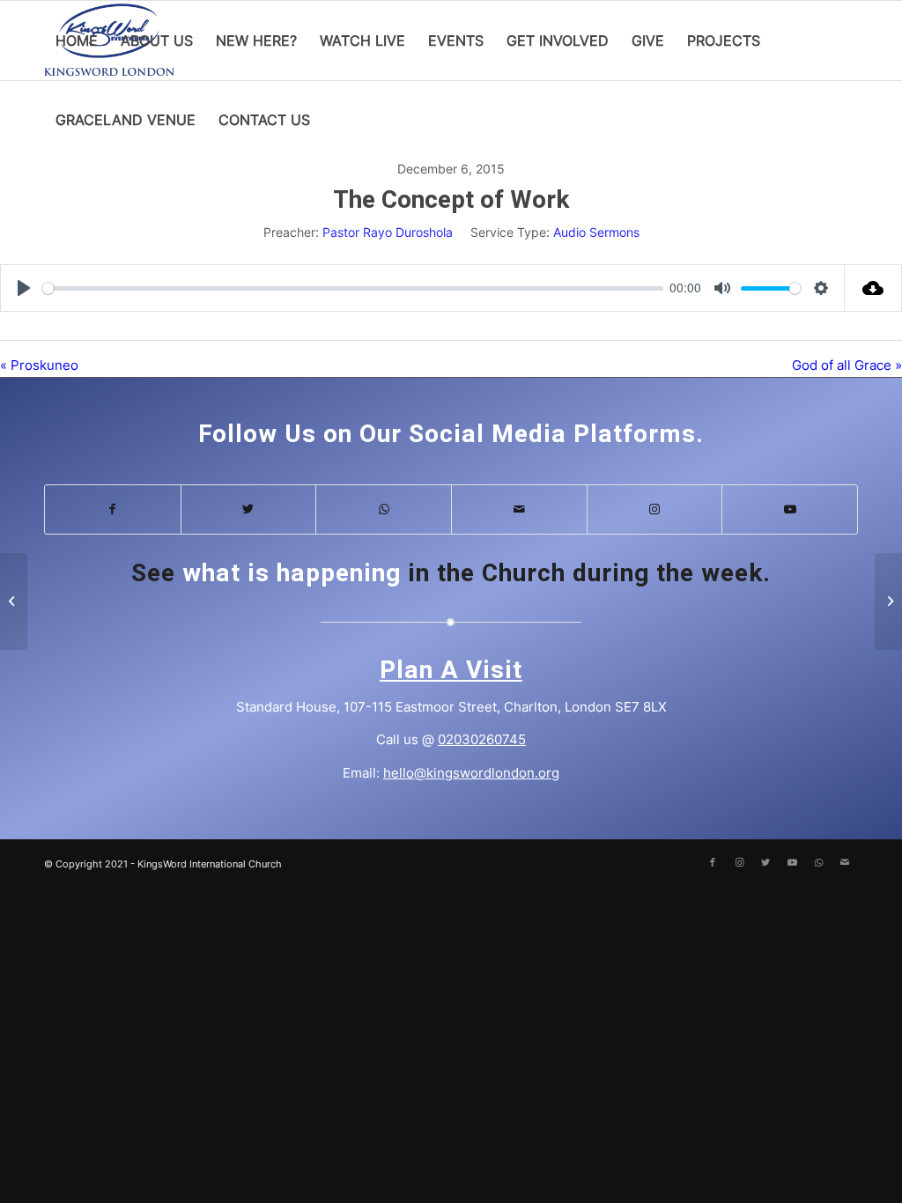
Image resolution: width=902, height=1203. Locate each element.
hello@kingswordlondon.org (471, 772)
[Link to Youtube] (789, 509)
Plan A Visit (451, 671)
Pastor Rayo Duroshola (387, 232)
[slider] (352, 288)
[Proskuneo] (13, 601)
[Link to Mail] (519, 509)
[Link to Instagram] (655, 509)
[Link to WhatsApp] (383, 509)
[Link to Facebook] (113, 509)
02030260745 (482, 739)
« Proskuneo (39, 365)
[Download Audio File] (873, 288)
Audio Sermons (596, 232)
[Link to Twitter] (248, 509)
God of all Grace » (847, 365)
